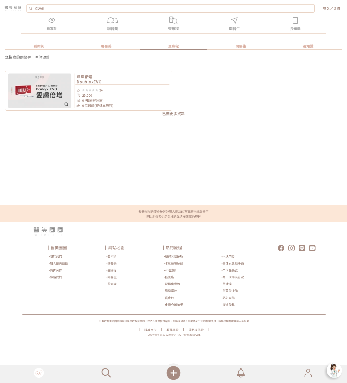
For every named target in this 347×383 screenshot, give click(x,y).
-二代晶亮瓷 (230, 270)
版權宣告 (150, 330)
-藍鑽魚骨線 (172, 284)
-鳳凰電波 (170, 290)
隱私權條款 (196, 330)
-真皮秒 (169, 298)
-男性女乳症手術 (233, 263)
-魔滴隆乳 (228, 304)
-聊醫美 (111, 263)
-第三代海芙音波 (233, 277)
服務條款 (172, 330)
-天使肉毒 (228, 256)
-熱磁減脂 (228, 298)
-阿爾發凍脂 (230, 290)
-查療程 (111, 270)
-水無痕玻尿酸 (173, 263)
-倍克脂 (169, 277)
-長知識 (111, 284)
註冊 (337, 8)
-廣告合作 (55, 270)
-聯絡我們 (55, 277)
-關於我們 (55, 256)
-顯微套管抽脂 (173, 256)
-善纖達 (227, 284)
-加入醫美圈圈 (58, 263)
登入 (326, 8)
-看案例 (111, 256)
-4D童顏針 (171, 270)
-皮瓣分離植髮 (173, 304)
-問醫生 (111, 277)
